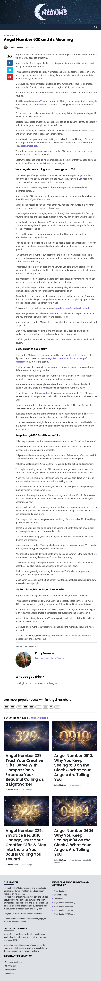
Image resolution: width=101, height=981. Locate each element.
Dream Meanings (60, 895)
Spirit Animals (59, 899)
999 (19, 707)
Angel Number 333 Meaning (64, 910)
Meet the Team (10, 966)
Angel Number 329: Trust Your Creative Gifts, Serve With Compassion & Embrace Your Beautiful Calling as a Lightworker (25, 770)
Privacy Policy (10, 970)
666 (12, 707)
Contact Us (9, 974)
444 (25, 707)
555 (57, 707)
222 (31, 707)
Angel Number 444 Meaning (64, 914)
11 (51, 707)
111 (6, 707)
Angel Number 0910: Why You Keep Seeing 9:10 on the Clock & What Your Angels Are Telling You (73, 767)
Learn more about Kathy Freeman (49, 658)
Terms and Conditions (13, 962)
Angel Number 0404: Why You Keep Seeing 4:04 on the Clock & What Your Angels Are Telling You (74, 842)
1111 (39, 707)
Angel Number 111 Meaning (64, 903)
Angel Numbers (39, 717)
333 (45, 707)
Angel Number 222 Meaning (64, 906)
